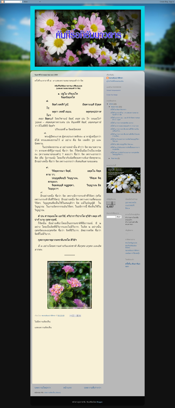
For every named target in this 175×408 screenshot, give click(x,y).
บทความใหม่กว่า (43, 387)
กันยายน (114, 158)
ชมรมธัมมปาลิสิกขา (116, 78)
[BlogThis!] (73, 315)
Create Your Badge (112, 95)
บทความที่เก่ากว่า (92, 387)
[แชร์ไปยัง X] (75, 315)
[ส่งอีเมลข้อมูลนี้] (71, 315)
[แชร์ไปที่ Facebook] (77, 315)
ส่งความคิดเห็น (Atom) (52, 392)
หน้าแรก (67, 387)
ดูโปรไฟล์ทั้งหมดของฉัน (115, 81)
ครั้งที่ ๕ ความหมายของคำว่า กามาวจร (125, 126)
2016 (111, 104)
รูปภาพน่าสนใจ (130, 202)
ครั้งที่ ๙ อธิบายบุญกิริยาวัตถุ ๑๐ (122, 144)
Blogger (99, 402)
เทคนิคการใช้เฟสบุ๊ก (132, 253)
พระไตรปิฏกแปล (131, 243)
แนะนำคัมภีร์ (129, 205)
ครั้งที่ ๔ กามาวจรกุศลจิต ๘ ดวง (122, 123)
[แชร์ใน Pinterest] (80, 315)
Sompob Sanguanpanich (114, 90)
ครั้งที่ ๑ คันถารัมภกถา (118, 109)
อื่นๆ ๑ (127, 208)
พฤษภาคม (115, 107)
